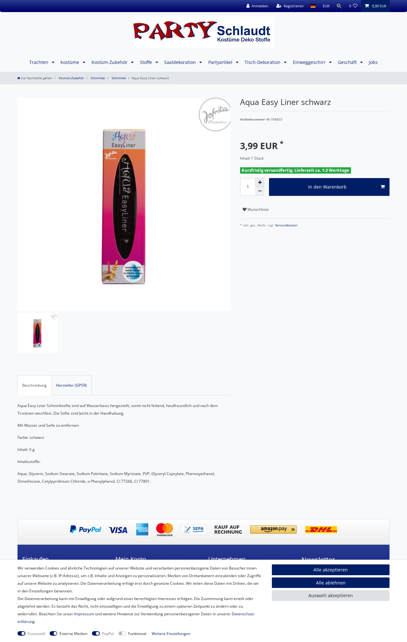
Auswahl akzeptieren (330, 595)
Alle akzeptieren (331, 570)
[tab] (34, 385)
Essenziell (36, 633)
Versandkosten (286, 225)
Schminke (97, 78)
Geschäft (348, 62)
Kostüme (70, 62)
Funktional (137, 633)
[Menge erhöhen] (259, 182)
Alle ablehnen (331, 583)
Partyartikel (221, 62)
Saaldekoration (180, 62)
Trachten (39, 62)
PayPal (108, 633)
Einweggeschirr (310, 62)
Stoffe (146, 62)
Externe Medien (73, 633)
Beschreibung (34, 385)
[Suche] (339, 6)
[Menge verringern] (259, 191)
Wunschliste (257, 209)
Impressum (84, 614)
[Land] (313, 6)
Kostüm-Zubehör (110, 62)
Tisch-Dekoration (263, 62)
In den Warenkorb (327, 187)
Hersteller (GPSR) (71, 385)
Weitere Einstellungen (171, 633)
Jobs (373, 62)
